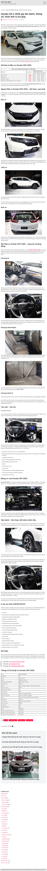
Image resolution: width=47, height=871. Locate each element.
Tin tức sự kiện (4, 862)
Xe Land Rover (5, 828)
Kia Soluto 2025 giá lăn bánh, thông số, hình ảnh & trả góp (20, 742)
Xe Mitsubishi (4, 841)
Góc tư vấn (3, 797)
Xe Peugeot (4, 845)
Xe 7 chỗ (5, 720)
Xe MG (3, 836)
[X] (10, 726)
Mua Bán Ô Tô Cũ (5, 860)
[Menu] (44, 3)
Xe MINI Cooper (5, 839)
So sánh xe (4, 802)
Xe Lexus (4, 830)
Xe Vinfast (4, 856)
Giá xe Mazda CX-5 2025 (14, 663)
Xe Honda (16, 19)
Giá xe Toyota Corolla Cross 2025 (16, 661)
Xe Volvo (3, 858)
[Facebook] (8, 726)
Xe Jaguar (4, 823)
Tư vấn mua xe (5, 804)
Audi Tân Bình (26, 61)
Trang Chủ (3, 9)
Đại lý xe (3, 795)
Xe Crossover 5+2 (13, 720)
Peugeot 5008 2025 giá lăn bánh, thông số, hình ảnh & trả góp (21, 737)
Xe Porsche (4, 847)
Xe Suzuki (4, 851)
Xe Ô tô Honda (29, 720)
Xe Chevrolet (4, 813)
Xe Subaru (4, 849)
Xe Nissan (4, 843)
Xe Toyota (4, 854)
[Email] (12, 726)
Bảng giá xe (3, 793)
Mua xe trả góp (5, 800)
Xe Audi (3, 808)
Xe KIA (3, 826)
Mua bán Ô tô (11, 19)
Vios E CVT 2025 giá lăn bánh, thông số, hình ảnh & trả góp (20, 779)
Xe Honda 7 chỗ (21, 720)
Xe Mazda (4, 832)
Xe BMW (3, 810)
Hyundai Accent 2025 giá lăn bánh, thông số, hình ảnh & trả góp (22, 747)
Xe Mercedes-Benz (6, 834)
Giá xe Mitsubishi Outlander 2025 (16, 666)
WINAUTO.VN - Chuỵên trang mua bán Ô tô (36, 869)
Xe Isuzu (3, 821)
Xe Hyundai (4, 819)
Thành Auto (5, 19)
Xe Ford (3, 815)
